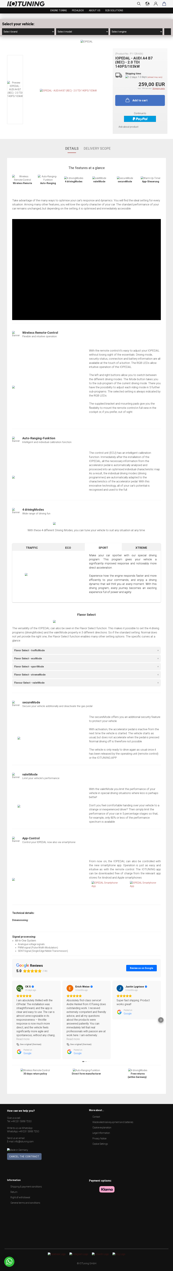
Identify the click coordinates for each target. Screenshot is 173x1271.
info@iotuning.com (24, 1141)
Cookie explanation (101, 1127)
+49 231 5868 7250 (21, 1121)
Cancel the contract (24, 1156)
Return (13, 1192)
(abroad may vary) (154, 77)
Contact (96, 1116)
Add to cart (139, 100)
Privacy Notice (99, 1138)
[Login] (156, 3)
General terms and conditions (25, 1202)
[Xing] (119, 1254)
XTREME (141, 547)
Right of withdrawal (20, 1197)
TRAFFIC (32, 547)
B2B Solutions (114, 10)
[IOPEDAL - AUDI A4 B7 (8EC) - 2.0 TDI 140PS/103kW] (68, 90)
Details (72, 148)
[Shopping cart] (164, 3)
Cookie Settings (100, 1144)
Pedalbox (78, 10)
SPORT (103, 547)
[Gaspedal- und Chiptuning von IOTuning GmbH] (27, 4)
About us (94, 10)
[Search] (139, 3)
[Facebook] (57, 1254)
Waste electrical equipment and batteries (112, 1122)
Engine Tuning (58, 10)
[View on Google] (19, 988)
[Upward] (164, 1266)
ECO (68, 547)
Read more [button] (23, 1039)
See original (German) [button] (30, 1044)
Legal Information (101, 1133)
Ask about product (128, 126)
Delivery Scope (97, 148)
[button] (12, 1020)
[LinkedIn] (100, 1254)
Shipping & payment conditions (26, 1186)
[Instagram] (78, 1254)
